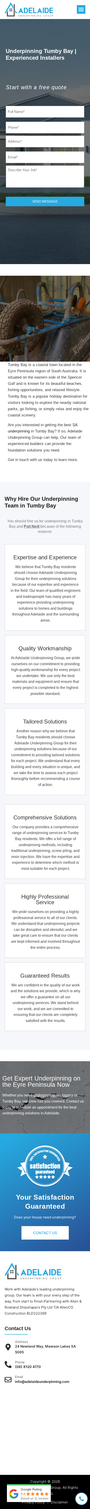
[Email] (8, 1379)
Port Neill (32, 526)
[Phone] (8, 1364)
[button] (81, 9)
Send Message (45, 201)
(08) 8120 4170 (28, 1367)
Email (19, 1377)
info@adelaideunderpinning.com (42, 1381)
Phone (19, 1362)
